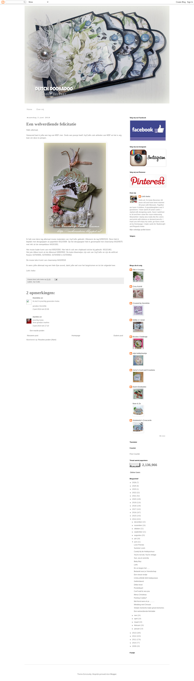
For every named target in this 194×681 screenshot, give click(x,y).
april (136, 619)
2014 (134, 519)
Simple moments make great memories (149, 608)
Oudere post (118, 336)
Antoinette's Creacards (142, 420)
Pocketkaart (138, 588)
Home (29, 109)
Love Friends (139, 545)
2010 (134, 643)
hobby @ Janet (139, 320)
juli (135, 539)
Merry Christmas (140, 595)
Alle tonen (162, 436)
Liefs (136, 565)
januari (137, 629)
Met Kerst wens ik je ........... (144, 601)
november (138, 525)
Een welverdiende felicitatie (144, 611)
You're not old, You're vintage (145, 555)
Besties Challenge (140, 337)
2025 (134, 486)
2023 (134, 489)
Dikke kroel (138, 585)
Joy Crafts (36, 282)
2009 (134, 646)
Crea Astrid (137, 286)
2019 (134, 503)
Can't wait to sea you (142, 591)
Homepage (76, 336)
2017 (134, 509)
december (138, 522)
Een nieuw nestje (140, 575)
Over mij (40, 109)
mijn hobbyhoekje (140, 353)
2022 (134, 493)
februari (137, 625)
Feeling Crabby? (140, 598)
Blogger (113, 674)
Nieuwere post (32, 336)
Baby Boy (137, 561)
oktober (137, 529)
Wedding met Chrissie (142, 605)
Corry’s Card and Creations (144, 370)
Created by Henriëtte (141, 303)
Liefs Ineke (145, 196)
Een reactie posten (37, 331)
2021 (134, 496)
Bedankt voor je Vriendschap (145, 571)
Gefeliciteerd (139, 581)
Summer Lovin (139, 548)
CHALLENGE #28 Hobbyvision (146, 578)
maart (136, 622)
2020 (134, 499)
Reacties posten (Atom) (47, 340)
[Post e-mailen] (56, 279)
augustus (138, 535)
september (138, 532)
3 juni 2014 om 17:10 (41, 326)
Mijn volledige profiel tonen (140, 230)
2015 (134, 516)
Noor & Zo (137, 404)
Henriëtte (36, 298)
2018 (134, 506)
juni (135, 542)
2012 (134, 636)
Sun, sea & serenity (141, 558)
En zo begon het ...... (142, 568)
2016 (134, 512)
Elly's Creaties (138, 270)
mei (135, 615)
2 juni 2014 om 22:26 (41, 309)
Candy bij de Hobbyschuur (144, 552)
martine (36, 317)
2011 (134, 640)
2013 (134, 633)
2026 (134, 483)
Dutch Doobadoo (139, 387)
